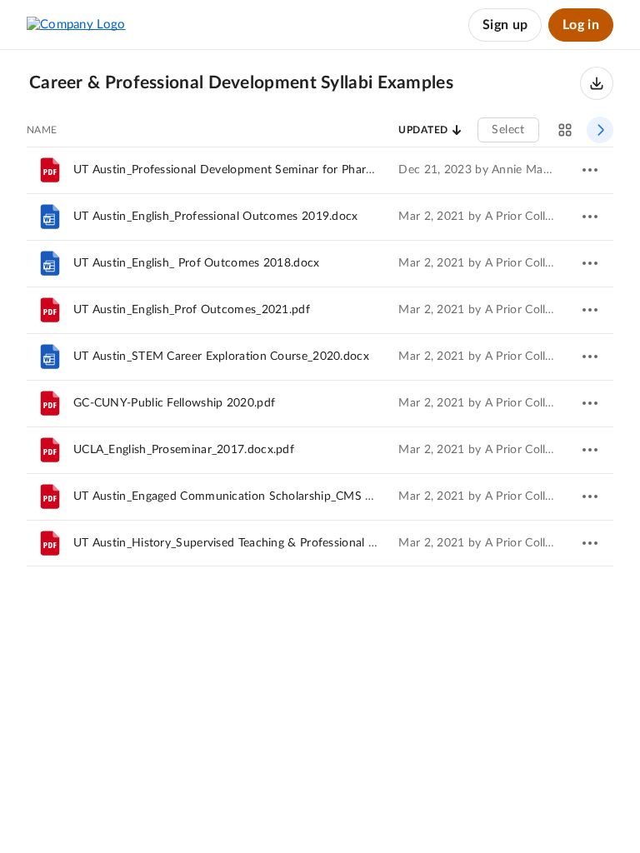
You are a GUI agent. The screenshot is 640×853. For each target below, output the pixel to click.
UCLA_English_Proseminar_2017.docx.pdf (183, 450)
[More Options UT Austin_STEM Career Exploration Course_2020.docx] (590, 356)
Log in (580, 25)
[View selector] (565, 130)
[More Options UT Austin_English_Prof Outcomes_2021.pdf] (590, 310)
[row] (320, 170)
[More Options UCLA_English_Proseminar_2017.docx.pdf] (590, 449)
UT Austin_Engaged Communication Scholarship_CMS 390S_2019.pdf (260, 496)
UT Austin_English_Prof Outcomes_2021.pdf (191, 310)
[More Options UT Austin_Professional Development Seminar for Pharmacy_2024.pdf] (590, 170)
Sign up (505, 25)
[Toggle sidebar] (600, 130)
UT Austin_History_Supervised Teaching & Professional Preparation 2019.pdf (277, 543)
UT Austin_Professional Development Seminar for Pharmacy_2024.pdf (260, 170)
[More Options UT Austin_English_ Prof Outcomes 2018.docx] (590, 263)
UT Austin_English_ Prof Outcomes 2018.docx (196, 263)
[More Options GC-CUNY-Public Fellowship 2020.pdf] (590, 403)
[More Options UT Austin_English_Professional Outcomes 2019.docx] (590, 216)
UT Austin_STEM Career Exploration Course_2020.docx (221, 356)
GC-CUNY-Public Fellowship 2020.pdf (174, 403)
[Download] (596, 83)
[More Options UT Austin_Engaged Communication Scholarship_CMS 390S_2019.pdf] (590, 496)
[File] (50, 170)
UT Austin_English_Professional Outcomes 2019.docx (215, 216)
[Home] (76, 25)
